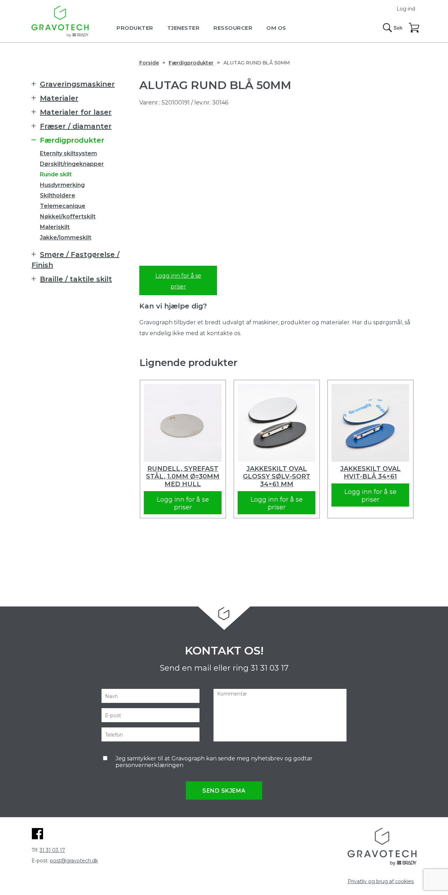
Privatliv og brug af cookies (381, 881)
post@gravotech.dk (74, 860)
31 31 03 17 (269, 668)
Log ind (406, 9)
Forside (149, 63)
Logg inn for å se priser (178, 281)
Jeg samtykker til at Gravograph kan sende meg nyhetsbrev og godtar (214, 761)
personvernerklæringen (149, 765)
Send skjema (224, 790)
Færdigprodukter (191, 63)
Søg (393, 27)
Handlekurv (414, 28)
